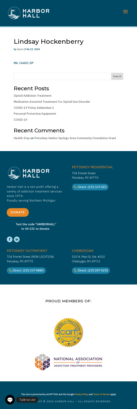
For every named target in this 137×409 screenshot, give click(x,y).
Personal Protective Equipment (35, 113)
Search (117, 76)
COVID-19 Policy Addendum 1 (34, 108)
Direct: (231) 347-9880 (28, 270)
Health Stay (22, 138)
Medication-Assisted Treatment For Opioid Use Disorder (52, 101)
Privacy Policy (81, 394)
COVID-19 (20, 119)
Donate (18, 212)
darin (20, 49)
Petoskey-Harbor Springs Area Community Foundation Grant (75, 138)
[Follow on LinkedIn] (17, 239)
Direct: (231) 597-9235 (93, 270)
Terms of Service (101, 394)
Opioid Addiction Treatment (33, 95)
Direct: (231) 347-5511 (92, 187)
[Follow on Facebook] (9, 239)
